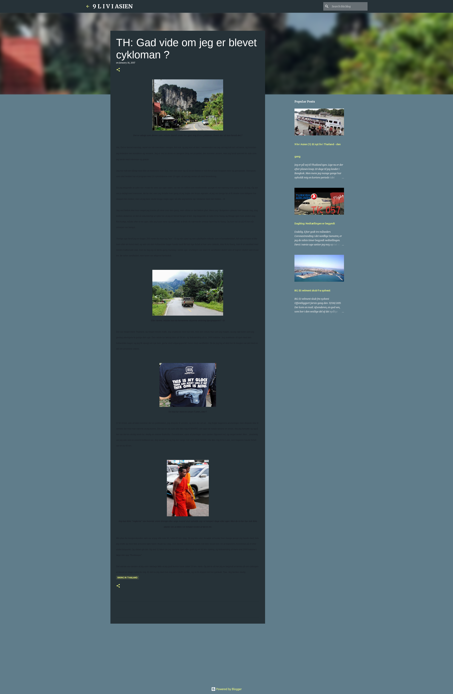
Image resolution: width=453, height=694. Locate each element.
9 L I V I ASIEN (113, 6)
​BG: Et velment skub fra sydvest (312, 290)
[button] (118, 70)
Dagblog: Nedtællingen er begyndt (314, 223)
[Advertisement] (187, 653)
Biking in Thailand (127, 577)
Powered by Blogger (229, 689)
